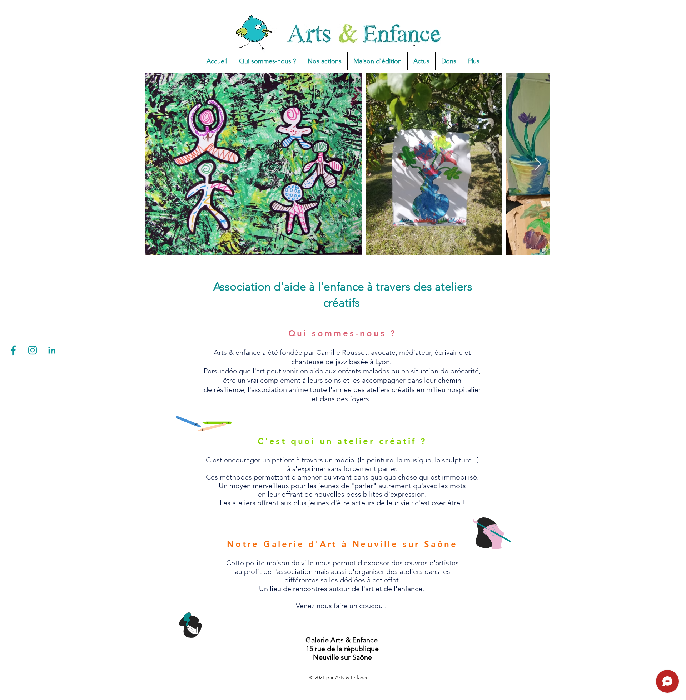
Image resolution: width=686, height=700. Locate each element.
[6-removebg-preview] (52, 350)
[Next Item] (538, 164)
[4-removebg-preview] (13, 350)
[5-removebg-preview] (32, 350)
